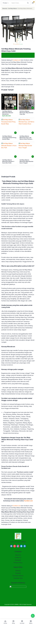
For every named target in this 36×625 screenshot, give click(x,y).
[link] (9, 102)
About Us (18, 555)
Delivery (18, 570)
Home (5, 623)
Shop (13, 623)
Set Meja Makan (12, 8)
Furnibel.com (16, 60)
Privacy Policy (18, 562)
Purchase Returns (18, 575)
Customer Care (18, 578)
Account (22, 623)
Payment (18, 573)
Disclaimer (18, 560)
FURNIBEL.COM (18, 604)
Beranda (4, 8)
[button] (18, 29)
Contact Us (18, 557)
